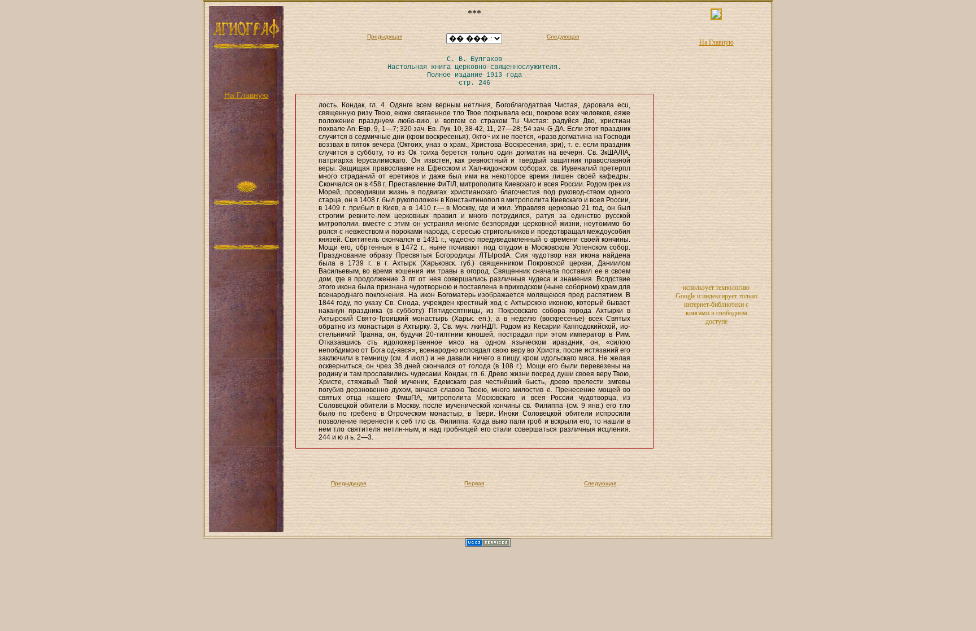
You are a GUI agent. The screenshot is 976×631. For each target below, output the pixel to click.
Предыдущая (384, 36)
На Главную (246, 94)
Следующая (563, 36)
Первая (474, 483)
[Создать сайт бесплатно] (488, 545)
